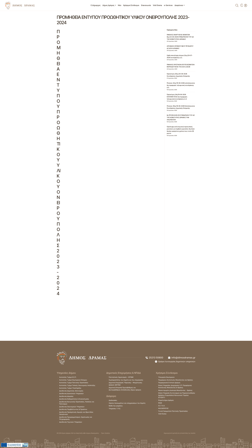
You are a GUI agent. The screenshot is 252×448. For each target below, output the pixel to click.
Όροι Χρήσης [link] (105, 433)
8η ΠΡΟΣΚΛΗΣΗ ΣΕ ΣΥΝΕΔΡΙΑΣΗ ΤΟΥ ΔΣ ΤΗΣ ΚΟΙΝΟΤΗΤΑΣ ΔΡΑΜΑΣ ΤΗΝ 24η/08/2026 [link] (181, 117)
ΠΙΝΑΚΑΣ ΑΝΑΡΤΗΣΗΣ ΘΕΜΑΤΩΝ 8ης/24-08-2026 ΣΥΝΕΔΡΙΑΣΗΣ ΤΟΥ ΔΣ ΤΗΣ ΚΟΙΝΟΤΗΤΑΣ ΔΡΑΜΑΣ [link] (180, 37)
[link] (20, 5)
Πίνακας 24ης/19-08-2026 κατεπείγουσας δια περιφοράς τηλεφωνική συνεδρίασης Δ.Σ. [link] (181, 85)
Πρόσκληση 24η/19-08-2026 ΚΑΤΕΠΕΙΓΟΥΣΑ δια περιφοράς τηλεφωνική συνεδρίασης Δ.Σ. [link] (177, 97)
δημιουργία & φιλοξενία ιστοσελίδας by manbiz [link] (179, 433)
